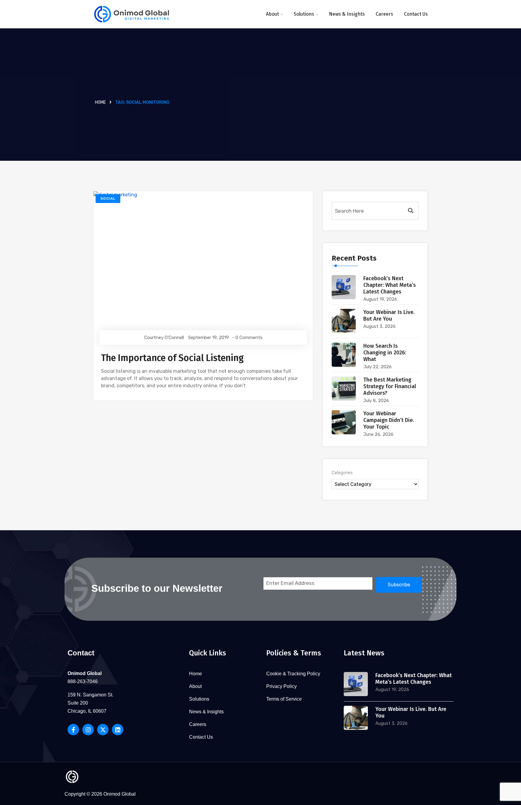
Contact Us (416, 14)
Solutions (304, 14)
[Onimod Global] (131, 14)
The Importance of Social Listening (172, 358)
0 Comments (249, 337)
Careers (384, 14)
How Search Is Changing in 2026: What (384, 353)
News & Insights (347, 14)
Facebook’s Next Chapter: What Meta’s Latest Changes (389, 285)
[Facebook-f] (73, 729)
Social (107, 198)
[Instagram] (88, 729)
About (272, 14)
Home (100, 102)
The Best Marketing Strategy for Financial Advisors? (389, 386)
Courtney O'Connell (164, 337)
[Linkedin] (117, 729)
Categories (342, 472)
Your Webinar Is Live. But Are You (389, 315)
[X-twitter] (103, 729)
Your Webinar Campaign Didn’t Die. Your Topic (388, 420)
